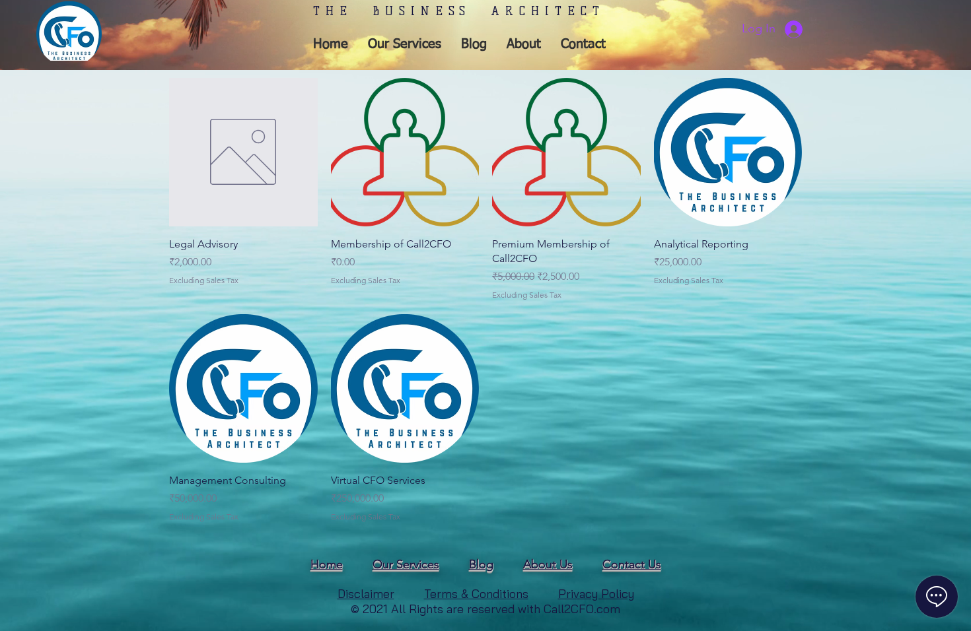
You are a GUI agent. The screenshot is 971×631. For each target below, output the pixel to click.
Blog (481, 564)
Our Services (406, 564)
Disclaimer (366, 593)
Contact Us (631, 564)
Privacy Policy (596, 593)
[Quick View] (243, 152)
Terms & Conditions (476, 593)
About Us (548, 564)
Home (326, 564)
